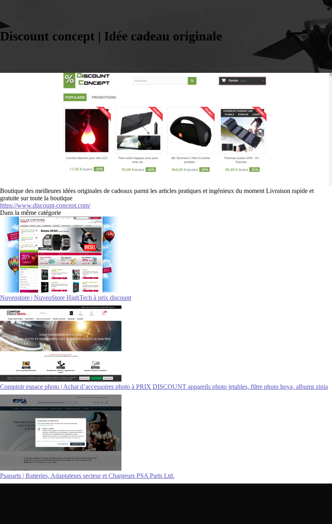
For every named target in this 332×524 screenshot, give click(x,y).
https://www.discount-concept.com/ (45, 205)
